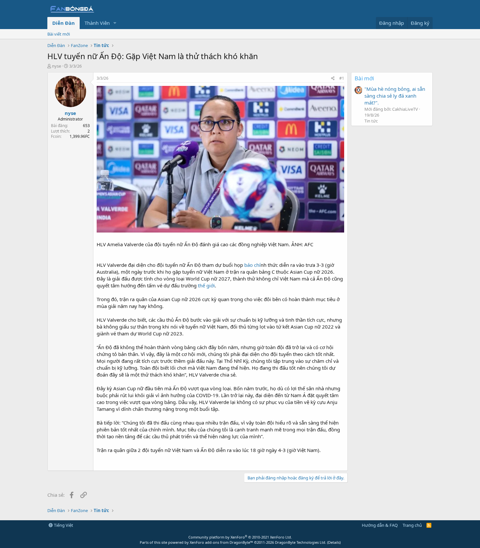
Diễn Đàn (63, 23)
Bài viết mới (58, 34)
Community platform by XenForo (240, 537)
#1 (341, 78)
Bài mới (364, 78)
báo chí (252, 265)
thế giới (206, 285)
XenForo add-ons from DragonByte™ (221, 542)
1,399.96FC (80, 136)
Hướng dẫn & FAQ (380, 525)
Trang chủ (412, 525)
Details (334, 542)
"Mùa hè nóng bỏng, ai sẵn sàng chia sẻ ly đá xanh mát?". (394, 96)
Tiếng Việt (63, 525)
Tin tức (371, 121)
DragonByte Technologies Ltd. (300, 542)
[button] (115, 23)
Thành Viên (97, 23)
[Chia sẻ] (333, 78)
